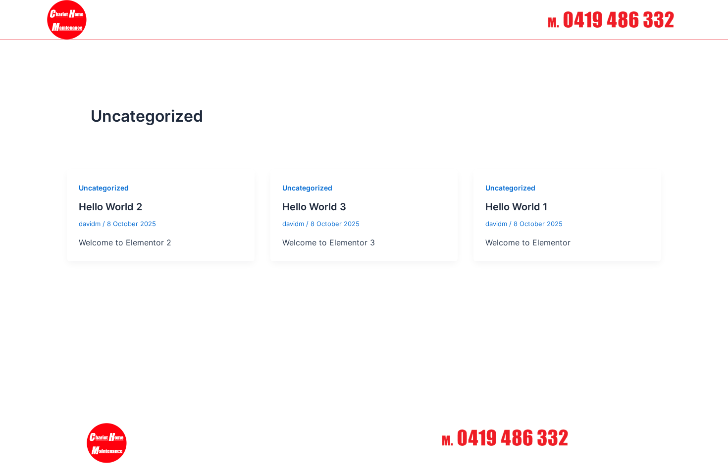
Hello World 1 (516, 207)
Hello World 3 (314, 207)
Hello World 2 (110, 207)
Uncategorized (104, 188)
